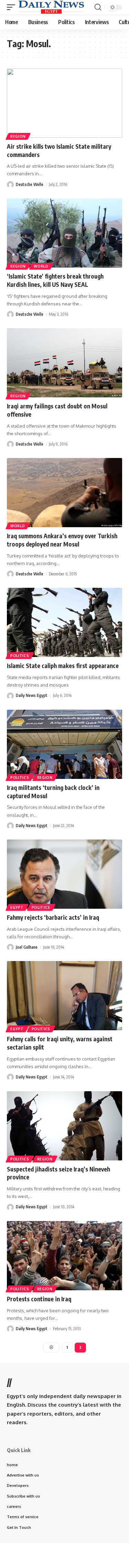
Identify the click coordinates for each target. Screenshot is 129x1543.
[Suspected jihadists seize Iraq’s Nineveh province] (64, 1125)
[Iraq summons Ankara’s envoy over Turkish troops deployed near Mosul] (64, 492)
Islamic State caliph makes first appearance (63, 665)
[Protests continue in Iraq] (64, 1255)
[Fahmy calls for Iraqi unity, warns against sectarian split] (64, 995)
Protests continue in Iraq (39, 1299)
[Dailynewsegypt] (51, 7)
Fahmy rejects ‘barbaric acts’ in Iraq (53, 917)
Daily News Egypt (31, 695)
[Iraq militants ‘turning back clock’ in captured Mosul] (64, 744)
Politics (19, 656)
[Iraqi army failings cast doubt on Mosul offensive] (64, 362)
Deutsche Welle (29, 184)
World (41, 266)
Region (18, 136)
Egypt (17, 907)
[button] (13, 7)
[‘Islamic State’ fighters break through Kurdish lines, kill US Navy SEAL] (64, 233)
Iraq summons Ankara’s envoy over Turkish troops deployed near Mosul (62, 540)
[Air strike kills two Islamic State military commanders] (64, 103)
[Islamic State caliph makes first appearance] (64, 622)
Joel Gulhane (26, 947)
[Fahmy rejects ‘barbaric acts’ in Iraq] (64, 874)
